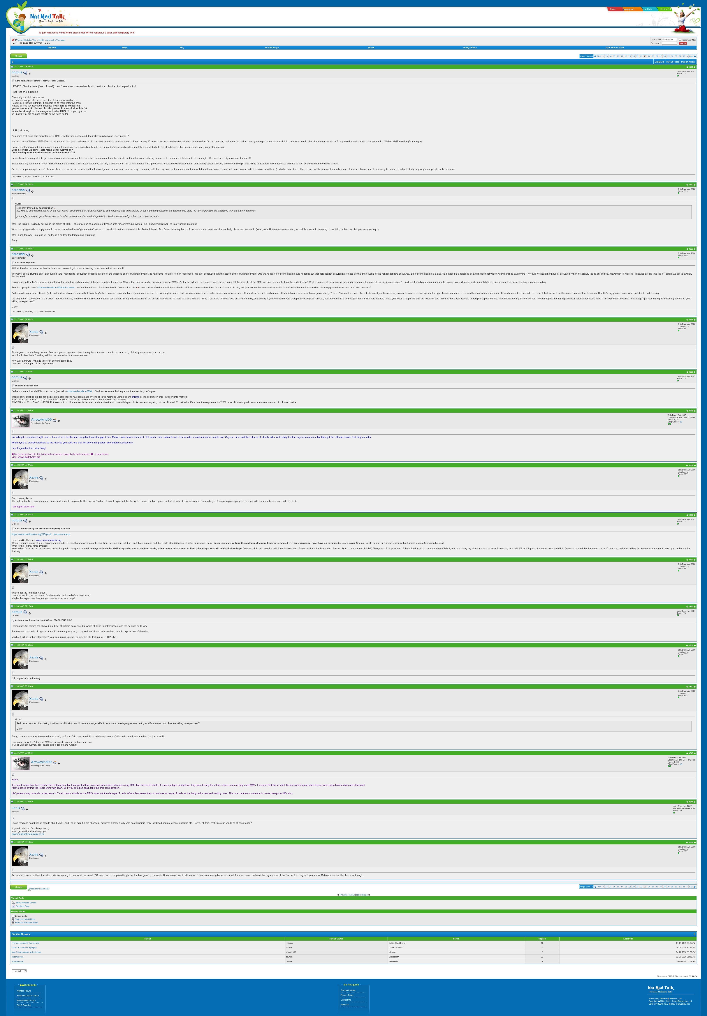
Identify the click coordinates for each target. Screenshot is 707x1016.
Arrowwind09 (41, 419)
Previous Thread (347, 895)
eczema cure (17, 957)
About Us (345, 1004)
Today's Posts (470, 48)
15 (614, 56)
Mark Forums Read (615, 48)
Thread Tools (672, 62)
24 (649, 56)
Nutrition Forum (24, 991)
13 (606, 56)
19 (630, 56)
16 (618, 56)
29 (668, 56)
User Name (656, 39)
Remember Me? (689, 40)
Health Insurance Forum (28, 995)
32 (680, 56)
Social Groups (272, 48)
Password (655, 43)
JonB (16, 808)
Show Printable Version (26, 903)
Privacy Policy (347, 995)
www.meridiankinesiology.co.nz (28, 834)
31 (676, 56)
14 (610, 56)
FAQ (182, 48)
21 (637, 56)
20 (633, 56)
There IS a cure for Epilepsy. (24, 947)
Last (692, 56)
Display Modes (688, 62)
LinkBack (659, 62)
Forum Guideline (348, 990)
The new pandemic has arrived (25, 943)
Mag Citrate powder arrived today (26, 952)
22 (641, 56)
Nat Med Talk (19, 17)
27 (660, 56)
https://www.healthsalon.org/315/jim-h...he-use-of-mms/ (41, 534)
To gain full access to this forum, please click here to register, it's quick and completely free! (87, 32)
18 (626, 56)
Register (52, 48)
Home (612, 9)
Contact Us (346, 1000)
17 (622, 56)
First (597, 56)
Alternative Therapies (55, 40)
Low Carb (647, 9)
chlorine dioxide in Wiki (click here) (55, 287)
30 (672, 56)
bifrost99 (18, 190)
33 (684, 56)
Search (371, 48)
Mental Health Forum (26, 1000)
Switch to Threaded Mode (26, 922)
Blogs (124, 48)
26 (657, 56)
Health (41, 40)
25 (653, 56)
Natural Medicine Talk (26, 40)
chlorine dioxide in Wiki (80, 391)
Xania (33, 332)
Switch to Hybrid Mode (25, 919)
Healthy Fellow (666, 9)
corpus (17, 72)
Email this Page (23, 906)
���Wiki (629, 9)
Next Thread (361, 895)
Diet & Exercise (24, 1005)
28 (664, 56)
